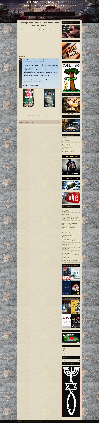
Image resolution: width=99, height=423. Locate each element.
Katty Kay (52, 115)
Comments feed (65, 352)
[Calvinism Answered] (71, 125)
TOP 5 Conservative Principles (68, 259)
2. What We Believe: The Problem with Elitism (69, 221)
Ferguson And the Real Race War (69, 239)
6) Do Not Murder (65, 145)
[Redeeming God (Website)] (71, 105)
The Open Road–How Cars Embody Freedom (71, 254)
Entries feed (64, 350)
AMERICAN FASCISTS (67, 234)
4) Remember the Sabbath (67, 143)
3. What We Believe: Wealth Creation (69, 223)
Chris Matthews (48, 115)
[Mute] (77, 342)
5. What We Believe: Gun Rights (68, 226)
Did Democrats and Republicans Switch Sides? (70, 236)
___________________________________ (70, 215)
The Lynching (65, 249)
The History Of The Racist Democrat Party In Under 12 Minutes (71, 248)
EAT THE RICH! (65, 238)
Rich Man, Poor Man (66, 245)
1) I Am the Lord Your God (67, 139)
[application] (71, 338)
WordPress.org (65, 353)
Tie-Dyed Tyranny (65, 257)
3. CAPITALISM (65, 211)
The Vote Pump (65, 256)
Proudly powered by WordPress (24, 421)
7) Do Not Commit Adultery (67, 147)
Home (26, 14)
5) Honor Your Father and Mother (68, 144)
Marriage (55, 115)
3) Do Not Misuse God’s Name (68, 141)
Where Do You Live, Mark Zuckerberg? (70, 260)
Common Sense (28, 115)
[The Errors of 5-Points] (71, 31)
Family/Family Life (32, 115)
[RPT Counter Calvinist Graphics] (71, 51)
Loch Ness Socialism (66, 243)
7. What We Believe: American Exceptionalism (68, 229)
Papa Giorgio (43, 27)
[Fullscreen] (79, 342)
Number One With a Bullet (67, 244)
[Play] (63, 342)
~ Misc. (66, 14)
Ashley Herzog (44, 115)
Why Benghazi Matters (66, 261)
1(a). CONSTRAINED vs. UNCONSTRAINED (71, 217)
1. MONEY (64, 209)
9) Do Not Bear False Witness (68, 151)
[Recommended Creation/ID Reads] (71, 314)
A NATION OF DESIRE (66, 232)
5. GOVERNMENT (65, 214)
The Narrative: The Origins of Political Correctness (70, 251)
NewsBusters (23, 56)
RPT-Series (51, 14)
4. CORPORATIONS (66, 213)
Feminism (37, 115)
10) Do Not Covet (65, 152)
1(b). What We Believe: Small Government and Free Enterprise (70, 219)
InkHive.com (38, 421)
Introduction (64, 137)
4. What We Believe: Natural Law (68, 224)
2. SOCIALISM (65, 210)
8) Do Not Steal (65, 148)
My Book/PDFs (39, 14)
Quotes (45, 14)
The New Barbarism (66, 253)
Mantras (33, 14)
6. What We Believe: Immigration (68, 227)
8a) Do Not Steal (65, 150)
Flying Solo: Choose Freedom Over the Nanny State (71, 241)
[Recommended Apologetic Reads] (71, 281)
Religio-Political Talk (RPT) (49, 2)
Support (56, 14)
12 (29, 14)
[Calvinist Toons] (71, 78)
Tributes (61, 14)
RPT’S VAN (72, 14)
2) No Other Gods (65, 140)
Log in (63, 348)
